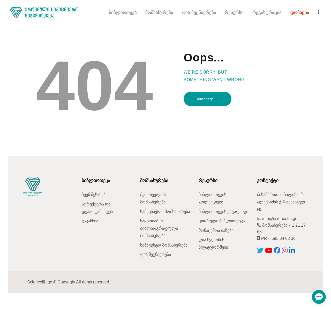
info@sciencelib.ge (279, 218)
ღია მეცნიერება (155, 254)
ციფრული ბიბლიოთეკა (222, 221)
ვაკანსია (90, 221)
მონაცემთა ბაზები (216, 230)
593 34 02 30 (284, 238)
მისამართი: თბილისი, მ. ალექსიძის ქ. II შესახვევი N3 (281, 201)
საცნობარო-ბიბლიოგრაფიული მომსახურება (159, 228)
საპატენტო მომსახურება (163, 245)
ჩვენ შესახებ (94, 194)
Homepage (204, 99)
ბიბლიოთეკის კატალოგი (223, 211)
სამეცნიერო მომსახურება (165, 211)
